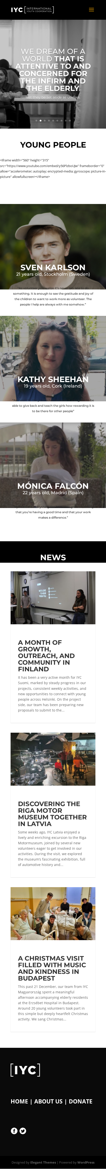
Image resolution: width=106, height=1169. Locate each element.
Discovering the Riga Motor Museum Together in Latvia (52, 814)
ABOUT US (48, 1101)
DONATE (80, 1101)
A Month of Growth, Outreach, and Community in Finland (46, 656)
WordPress (85, 1162)
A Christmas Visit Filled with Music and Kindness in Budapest (52, 968)
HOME (19, 1101)
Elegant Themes (43, 1162)
